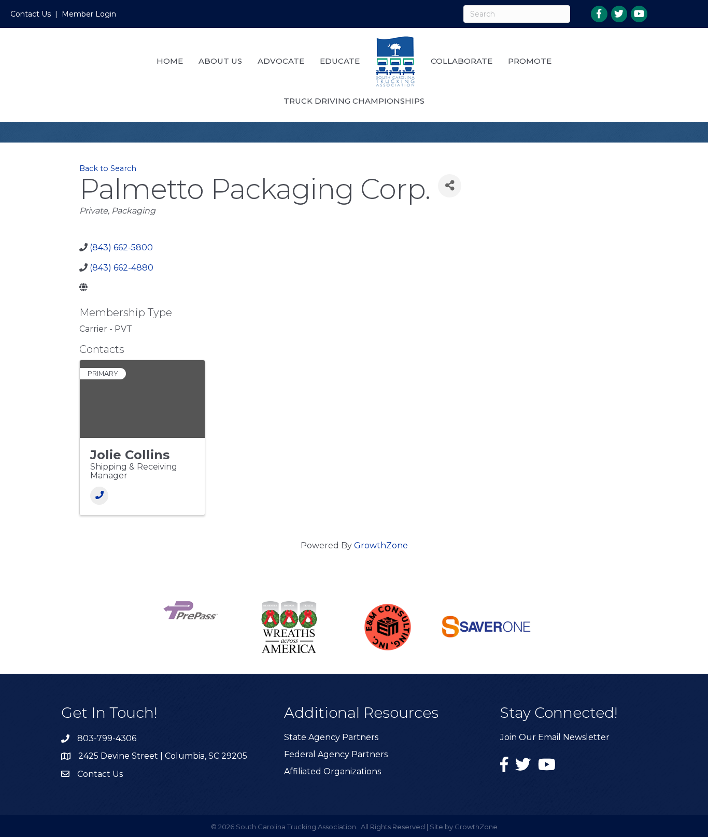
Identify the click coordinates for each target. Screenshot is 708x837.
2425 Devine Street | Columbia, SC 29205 (162, 756)
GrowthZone (381, 545)
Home (170, 61)
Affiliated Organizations (332, 771)
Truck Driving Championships (354, 101)
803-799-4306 (106, 738)
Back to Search (107, 168)
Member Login (89, 14)
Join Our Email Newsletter (555, 737)
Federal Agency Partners (336, 754)
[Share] (449, 185)
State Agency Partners (331, 737)
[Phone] (99, 496)
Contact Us (30, 14)
